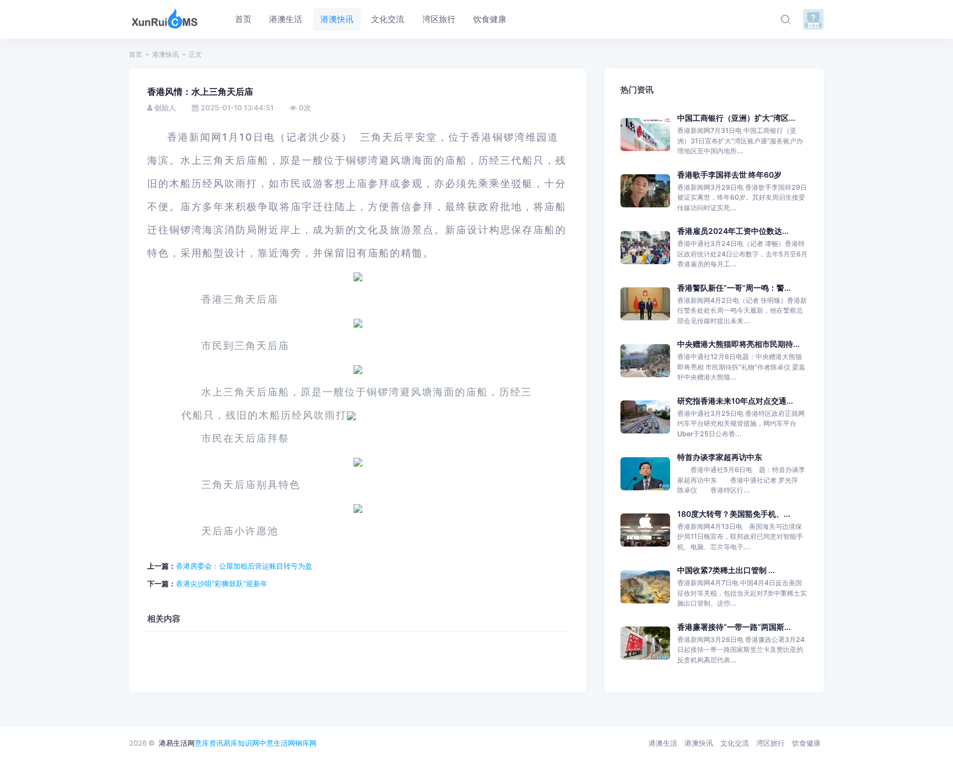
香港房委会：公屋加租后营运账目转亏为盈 (244, 565)
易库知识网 (241, 742)
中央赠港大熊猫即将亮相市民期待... (738, 344)
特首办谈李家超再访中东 (719, 457)
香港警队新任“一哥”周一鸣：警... (734, 287)
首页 (135, 54)
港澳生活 (663, 742)
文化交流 (734, 742)
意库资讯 (209, 742)
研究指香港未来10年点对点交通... (735, 400)
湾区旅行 (770, 742)
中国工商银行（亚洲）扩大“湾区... (736, 117)
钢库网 (306, 742)
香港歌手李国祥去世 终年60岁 (729, 174)
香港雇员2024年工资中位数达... (733, 231)
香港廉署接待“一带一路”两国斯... (734, 626)
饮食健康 (806, 742)
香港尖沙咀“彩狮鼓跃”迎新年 (221, 583)
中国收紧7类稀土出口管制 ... (726, 570)
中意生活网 (277, 742)
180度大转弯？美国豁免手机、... (733, 513)
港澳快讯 (165, 54)
